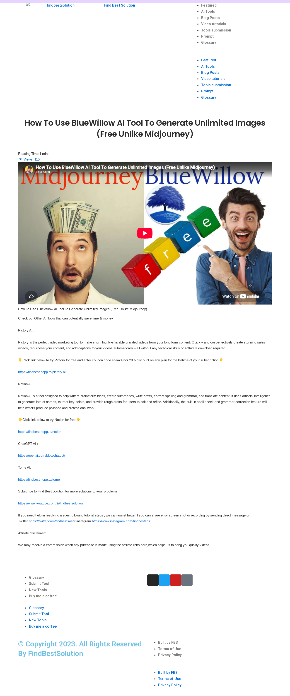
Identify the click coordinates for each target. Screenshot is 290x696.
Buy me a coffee (43, 596)
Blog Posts (210, 18)
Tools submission (216, 30)
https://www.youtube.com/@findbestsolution (50, 503)
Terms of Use (169, 649)
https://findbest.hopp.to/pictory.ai (41, 372)
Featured (209, 5)
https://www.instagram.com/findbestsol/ (121, 521)
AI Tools (208, 11)
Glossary (208, 42)
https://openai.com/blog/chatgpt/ (41, 455)
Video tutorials (213, 24)
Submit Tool (39, 583)
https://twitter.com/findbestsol (50, 521)
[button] (231, 54)
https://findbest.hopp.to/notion (39, 432)
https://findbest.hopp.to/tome (39, 479)
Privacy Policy (170, 655)
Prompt (207, 36)
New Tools (38, 590)
